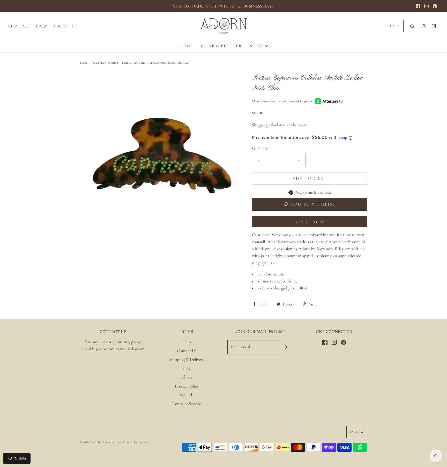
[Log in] (424, 26)
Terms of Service (187, 403)
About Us (65, 26)
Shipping (259, 125)
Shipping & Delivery (186, 359)
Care (187, 368)
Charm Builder (221, 46)
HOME (185, 46)
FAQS (42, 26)
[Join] (286, 347)
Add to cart (309, 178)
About (186, 377)
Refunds (187, 395)
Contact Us (187, 350)
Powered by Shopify (135, 442)
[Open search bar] (412, 26)
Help (186, 342)
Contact (20, 26)
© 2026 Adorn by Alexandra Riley (101, 442)
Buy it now (309, 222)
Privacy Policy (187, 386)
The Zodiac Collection (104, 62)
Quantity (260, 148)
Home (83, 62)
